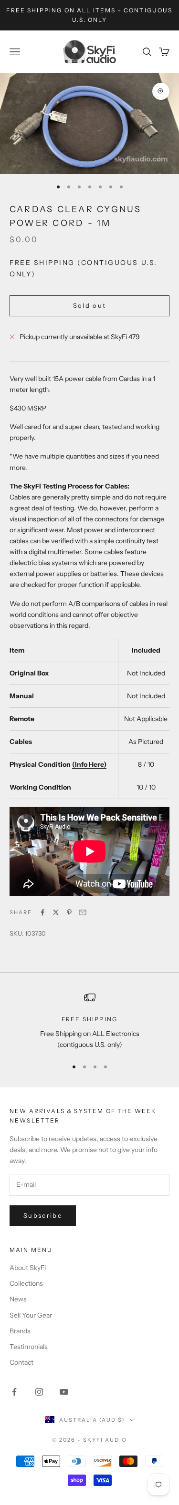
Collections (26, 1283)
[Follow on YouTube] (64, 1392)
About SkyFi (28, 1267)
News (18, 1299)
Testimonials (29, 1346)
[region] (89, 1021)
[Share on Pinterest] (69, 912)
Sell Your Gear (31, 1315)
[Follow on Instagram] (39, 1392)
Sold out (89, 305)
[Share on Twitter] (56, 912)
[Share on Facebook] (42, 912)
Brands (20, 1331)
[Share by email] (82, 912)
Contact (21, 1362)
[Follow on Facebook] (14, 1392)
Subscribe (42, 1215)
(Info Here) (89, 764)
